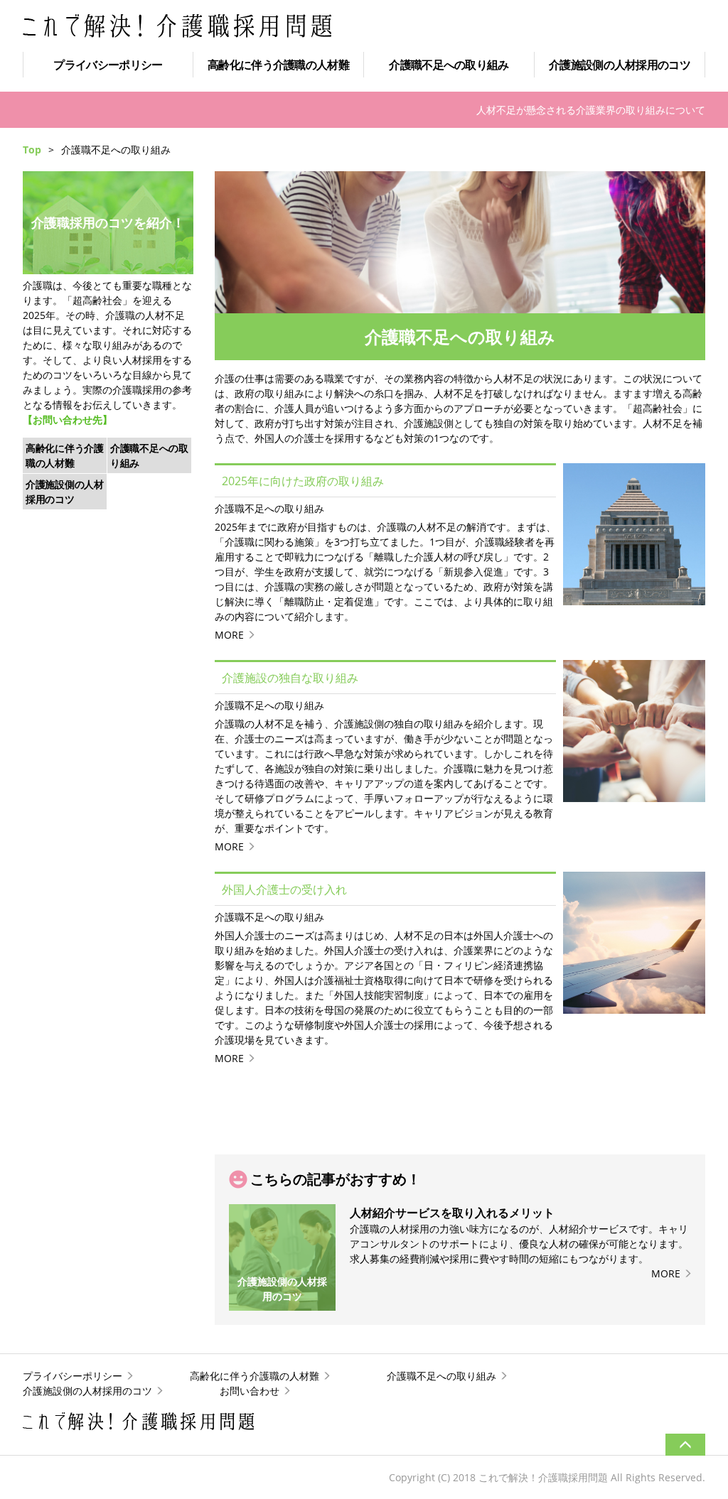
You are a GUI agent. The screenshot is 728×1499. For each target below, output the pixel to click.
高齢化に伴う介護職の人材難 (278, 64)
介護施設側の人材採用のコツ (619, 64)
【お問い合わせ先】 (67, 419)
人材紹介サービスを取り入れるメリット (452, 1213)
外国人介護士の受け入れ (284, 889)
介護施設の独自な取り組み (290, 678)
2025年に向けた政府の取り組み (303, 481)
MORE (229, 635)
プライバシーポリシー (107, 64)
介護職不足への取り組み (448, 64)
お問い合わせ (249, 1390)
